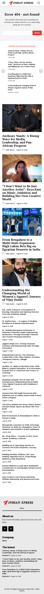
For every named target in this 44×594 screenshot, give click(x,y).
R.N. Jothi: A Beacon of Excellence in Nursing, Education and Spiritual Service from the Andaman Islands (20, 312)
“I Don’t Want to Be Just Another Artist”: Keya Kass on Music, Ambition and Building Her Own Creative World (21, 64)
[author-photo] (3, 149)
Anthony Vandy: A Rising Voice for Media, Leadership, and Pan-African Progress (21, 53)
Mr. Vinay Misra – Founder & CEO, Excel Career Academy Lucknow (20, 437)
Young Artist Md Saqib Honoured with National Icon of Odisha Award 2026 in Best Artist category (21, 395)
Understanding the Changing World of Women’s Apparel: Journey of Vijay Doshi (22, 87)
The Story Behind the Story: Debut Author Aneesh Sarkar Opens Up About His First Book (21, 406)
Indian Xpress (10, 150)
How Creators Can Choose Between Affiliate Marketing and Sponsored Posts (20, 478)
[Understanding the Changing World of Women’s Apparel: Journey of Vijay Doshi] (22, 272)
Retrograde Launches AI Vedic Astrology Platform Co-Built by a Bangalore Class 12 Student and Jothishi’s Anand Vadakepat (21, 427)
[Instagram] (10, 528)
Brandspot (6, 555)
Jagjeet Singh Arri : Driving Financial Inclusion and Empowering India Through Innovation (20, 346)
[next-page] (41, 71)
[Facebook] (4, 528)
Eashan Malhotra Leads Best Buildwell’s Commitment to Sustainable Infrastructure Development (21, 468)
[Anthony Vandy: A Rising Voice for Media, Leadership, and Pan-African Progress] (22, 118)
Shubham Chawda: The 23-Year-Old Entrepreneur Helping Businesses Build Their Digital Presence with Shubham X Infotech (20, 383)
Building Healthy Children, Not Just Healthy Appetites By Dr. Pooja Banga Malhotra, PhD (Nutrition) (19, 456)
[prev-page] (3, 71)
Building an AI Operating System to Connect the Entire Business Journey (19, 446)
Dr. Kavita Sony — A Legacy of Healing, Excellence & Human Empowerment (19, 322)
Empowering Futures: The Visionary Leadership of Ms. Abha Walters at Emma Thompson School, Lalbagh (21, 357)
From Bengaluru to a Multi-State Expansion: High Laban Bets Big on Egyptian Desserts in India (20, 76)
